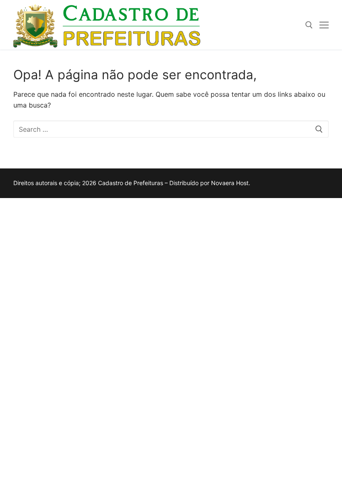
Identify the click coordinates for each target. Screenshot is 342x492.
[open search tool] (309, 25)
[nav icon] (324, 25)
